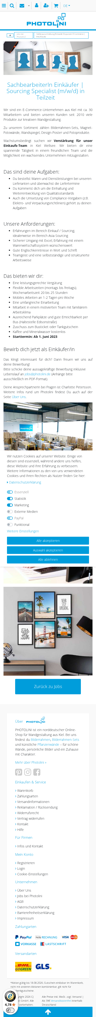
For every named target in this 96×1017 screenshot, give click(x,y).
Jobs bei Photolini (29, 896)
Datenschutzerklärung (33, 907)
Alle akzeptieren (48, 540)
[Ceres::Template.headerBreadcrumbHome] (10, 35)
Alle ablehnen (48, 559)
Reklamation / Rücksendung (37, 807)
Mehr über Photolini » (30, 762)
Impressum (25, 918)
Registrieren (26, 863)
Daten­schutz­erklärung (25, 482)
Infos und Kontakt (30, 846)
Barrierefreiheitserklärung (35, 912)
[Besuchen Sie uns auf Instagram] (28, 774)
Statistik (20, 498)
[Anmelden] (37, 5)
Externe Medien (26, 511)
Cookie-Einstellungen (32, 874)
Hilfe (20, 829)
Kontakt (22, 824)
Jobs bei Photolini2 (21, 35)
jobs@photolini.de (38, 374)
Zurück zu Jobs (48, 686)
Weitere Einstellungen (23, 531)
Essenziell (21, 492)
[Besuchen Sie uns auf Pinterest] (19, 774)
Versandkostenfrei (61, 1000)
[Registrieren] (47, 5)
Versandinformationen (33, 801)
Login (21, 868)
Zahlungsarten (27, 796)
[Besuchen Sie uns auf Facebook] (37, 774)
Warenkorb (25, 790)
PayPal (19, 518)
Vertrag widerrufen (30, 818)
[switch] (10, 1010)
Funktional (21, 524)
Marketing (21, 505)
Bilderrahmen (40, 739)
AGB (20, 901)
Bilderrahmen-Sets (65, 739)
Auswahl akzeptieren (48, 550)
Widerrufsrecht (28, 813)
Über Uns (19, 397)
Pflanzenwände (49, 744)
